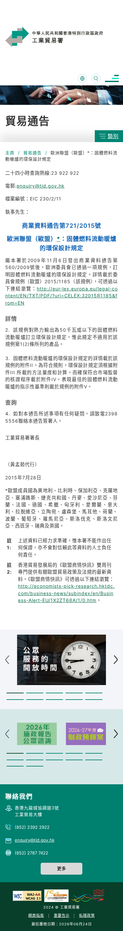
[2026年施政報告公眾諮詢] (37, 734)
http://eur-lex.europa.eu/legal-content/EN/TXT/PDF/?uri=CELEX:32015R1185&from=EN (61, 296)
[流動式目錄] (112, 78)
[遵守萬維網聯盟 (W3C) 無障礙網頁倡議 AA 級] (27, 895)
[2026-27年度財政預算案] (86, 734)
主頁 (9, 152)
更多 (61, 868)
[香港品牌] (87, 895)
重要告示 (62, 915)
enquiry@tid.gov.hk (41, 186)
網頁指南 (36, 915)
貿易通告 (32, 152)
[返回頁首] (108, 917)
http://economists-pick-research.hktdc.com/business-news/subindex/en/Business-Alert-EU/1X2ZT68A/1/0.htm (66, 593)
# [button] (115, 660)
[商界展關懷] (56, 895)
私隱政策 (87, 915)
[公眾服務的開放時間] (61, 660)
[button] (15, 693)
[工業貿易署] (62, 37)
